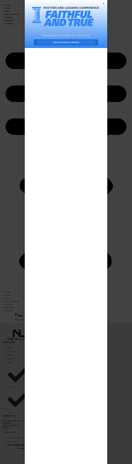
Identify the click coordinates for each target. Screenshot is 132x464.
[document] (66, 232)
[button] (104, 4)
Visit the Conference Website (66, 42)
